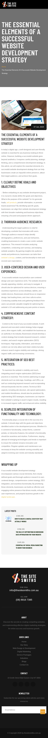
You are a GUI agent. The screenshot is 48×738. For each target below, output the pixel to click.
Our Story (24, 645)
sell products (12, 202)
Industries (24, 658)
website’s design (8, 258)
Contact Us (24, 665)
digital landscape (8, 497)
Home (4, 67)
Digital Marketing (24, 652)
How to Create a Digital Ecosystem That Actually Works (29, 520)
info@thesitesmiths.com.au (24, 590)
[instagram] (33, 684)
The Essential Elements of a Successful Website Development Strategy (23, 139)
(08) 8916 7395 (24, 599)
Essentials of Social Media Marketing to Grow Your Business (29, 546)
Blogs (24, 661)
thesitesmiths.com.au (32, 733)
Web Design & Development (24, 648)
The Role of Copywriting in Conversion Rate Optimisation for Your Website (29, 533)
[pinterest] (27, 684)
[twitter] (21, 684)
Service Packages (24, 655)
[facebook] (15, 684)
